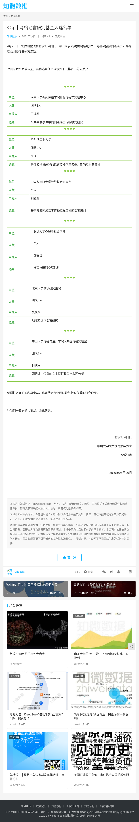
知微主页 (26, 806)
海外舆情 (14, 676)
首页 (5, 16)
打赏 (87, 571)
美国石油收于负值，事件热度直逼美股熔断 (101, 775)
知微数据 (12, 36)
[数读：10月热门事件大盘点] (37, 630)
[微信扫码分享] (104, 572)
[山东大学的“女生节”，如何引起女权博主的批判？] (101, 630)
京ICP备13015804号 (88, 815)
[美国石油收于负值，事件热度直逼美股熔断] (101, 751)
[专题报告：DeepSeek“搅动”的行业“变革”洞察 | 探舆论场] (37, 691)
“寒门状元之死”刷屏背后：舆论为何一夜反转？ (101, 716)
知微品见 (89, 806)
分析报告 (14, 736)
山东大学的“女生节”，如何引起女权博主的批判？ (101, 656)
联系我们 (41, 806)
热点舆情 (60, 36)
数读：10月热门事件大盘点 (27, 654)
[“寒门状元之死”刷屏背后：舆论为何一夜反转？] (101, 691)
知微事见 (56, 806)
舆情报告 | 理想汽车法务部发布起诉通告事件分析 (37, 777)
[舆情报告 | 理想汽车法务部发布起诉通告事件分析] (37, 751)
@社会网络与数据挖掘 (99, 811)
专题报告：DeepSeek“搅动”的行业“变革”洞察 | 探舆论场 (36, 716)
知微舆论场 (73, 806)
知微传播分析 (107, 806)
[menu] (132, 6)
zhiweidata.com (55, 815)
